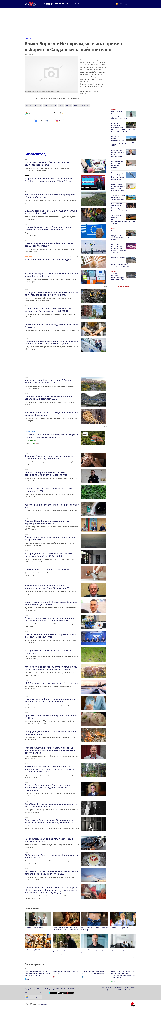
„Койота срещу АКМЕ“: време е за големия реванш (36, 951)
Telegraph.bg (52, 989)
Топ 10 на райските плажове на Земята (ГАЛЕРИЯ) (118, 198)
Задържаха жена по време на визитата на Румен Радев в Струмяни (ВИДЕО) (120, 277)
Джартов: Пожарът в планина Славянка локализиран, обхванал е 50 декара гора (46, 473)
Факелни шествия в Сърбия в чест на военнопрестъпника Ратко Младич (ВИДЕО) (47, 586)
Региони (59, 3)
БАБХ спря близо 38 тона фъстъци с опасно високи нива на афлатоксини (51, 413)
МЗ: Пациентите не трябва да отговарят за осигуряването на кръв (47, 163)
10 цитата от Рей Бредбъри (119, 928)
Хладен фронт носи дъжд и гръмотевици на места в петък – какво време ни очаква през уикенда (123, 127)
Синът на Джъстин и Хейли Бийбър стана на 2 (65, 972)
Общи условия (44, 1004)
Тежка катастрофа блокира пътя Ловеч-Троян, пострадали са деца (49, 840)
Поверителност (112, 989)
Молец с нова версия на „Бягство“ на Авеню (65, 951)
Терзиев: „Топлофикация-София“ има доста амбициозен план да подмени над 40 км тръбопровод (48, 787)
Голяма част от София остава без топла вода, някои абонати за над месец (119, 115)
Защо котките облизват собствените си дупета (49, 259)
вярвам (68, 105)
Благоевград (35, 154)
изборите (28, 105)
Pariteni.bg (27, 989)
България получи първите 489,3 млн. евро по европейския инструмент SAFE (48, 397)
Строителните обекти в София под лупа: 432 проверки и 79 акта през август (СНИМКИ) (48, 309)
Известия (133, 989)
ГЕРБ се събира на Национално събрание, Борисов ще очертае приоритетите (51, 635)
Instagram (60, 120)
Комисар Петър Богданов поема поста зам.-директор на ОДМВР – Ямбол (47, 522)
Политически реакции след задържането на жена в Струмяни (52, 325)
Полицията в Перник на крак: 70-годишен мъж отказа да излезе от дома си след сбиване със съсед (49, 822)
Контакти (127, 987)
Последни (48, 3)
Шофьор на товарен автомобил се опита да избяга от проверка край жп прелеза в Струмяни (51, 342)
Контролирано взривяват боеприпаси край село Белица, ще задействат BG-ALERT (123, 141)
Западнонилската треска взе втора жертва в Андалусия (48, 651)
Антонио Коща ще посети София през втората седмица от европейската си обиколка (49, 228)
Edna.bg (33, 989)
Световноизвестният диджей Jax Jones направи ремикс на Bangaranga (119, 207)
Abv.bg (26, 988)
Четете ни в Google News (34, 997)
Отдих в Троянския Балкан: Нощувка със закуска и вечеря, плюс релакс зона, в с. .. (52, 435)
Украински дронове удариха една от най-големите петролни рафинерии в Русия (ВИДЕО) (51, 872)
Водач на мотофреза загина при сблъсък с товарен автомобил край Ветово (51, 274)
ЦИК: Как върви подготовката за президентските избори (117, 164)
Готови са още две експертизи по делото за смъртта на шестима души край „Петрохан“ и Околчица (120, 262)
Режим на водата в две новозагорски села (47, 569)
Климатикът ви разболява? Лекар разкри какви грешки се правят (118, 187)
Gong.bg (39, 988)
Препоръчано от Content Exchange (127, 957)
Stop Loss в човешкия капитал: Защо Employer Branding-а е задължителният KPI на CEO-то (49, 179)
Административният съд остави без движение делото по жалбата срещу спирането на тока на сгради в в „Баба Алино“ (50, 769)
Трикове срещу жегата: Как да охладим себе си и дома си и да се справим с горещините (37, 973)
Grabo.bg (78, 988)
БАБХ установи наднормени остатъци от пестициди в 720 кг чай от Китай (51, 212)
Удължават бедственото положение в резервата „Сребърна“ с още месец (50, 195)
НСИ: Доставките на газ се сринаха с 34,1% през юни (52, 683)
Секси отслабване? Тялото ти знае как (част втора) (94, 929)
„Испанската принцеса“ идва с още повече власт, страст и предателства (65, 929)
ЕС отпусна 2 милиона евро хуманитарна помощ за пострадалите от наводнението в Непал (51, 293)
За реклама (108, 987)
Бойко (76, 105)
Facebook (50, 120)
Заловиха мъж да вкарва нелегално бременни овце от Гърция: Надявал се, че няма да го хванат (52, 668)
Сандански (38, 105)
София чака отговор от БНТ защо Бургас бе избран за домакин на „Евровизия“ (51, 603)
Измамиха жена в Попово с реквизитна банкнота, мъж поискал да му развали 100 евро (51, 700)
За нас (102, 987)
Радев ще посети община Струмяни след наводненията (117, 153)
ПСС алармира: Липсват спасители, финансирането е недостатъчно (52, 856)
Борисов (53, 105)
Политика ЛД (123, 989)
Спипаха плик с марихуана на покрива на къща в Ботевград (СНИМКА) (50, 489)
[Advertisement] (66, 137)
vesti (85, 977)
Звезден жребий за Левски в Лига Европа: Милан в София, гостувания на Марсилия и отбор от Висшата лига (122, 974)
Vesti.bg (39, 989)
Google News (40, 120)
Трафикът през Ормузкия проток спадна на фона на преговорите (51, 538)
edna (56, 977)
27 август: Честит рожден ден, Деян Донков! (93, 951)
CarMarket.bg (56, 988)
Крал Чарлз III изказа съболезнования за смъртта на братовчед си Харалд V (51, 805)
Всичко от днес (124, 286)
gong (113, 981)
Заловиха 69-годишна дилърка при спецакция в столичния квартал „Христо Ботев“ (50, 457)
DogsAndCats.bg (47, 988)
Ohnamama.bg (70, 988)
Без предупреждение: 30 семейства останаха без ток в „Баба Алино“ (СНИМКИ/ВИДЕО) (50, 554)
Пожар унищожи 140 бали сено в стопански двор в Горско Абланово (51, 732)
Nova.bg (45, 989)
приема (61, 105)
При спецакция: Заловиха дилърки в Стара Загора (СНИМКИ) (51, 716)
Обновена (113, 109)
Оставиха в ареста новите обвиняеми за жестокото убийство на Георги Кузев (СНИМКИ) (120, 235)
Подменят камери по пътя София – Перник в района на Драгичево (117, 176)
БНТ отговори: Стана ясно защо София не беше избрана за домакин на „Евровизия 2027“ (119, 248)
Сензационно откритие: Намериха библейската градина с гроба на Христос (123, 219)
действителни (85, 105)
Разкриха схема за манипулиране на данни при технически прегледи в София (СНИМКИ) (49, 619)
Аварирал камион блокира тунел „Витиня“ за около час (52, 506)
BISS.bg (63, 988)
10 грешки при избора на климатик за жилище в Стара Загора (123, 951)
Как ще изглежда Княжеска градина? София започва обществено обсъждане (48, 381)
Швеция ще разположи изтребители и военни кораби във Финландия (49, 244)
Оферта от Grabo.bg (29, 431)
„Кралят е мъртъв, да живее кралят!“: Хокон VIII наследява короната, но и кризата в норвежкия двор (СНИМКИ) (50, 750)
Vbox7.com (32, 988)
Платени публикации (118, 987)
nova (27, 979)
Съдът (45, 105)
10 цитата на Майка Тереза (34, 928)
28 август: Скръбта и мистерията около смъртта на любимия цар (93, 972)
